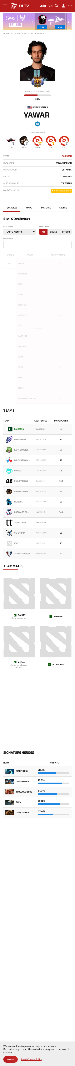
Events (63, 207)
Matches (46, 207)
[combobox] (37, 244)
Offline (66, 231)
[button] (68, 21)
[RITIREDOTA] (56, 642)
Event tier (8, 239)
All (43, 231)
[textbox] (5, 244)
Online (53, 231)
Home (6, 33)
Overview (12, 207)
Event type (44, 227)
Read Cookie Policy (31, 1059)
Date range (8, 227)
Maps (29, 207)
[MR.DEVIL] (56, 593)
